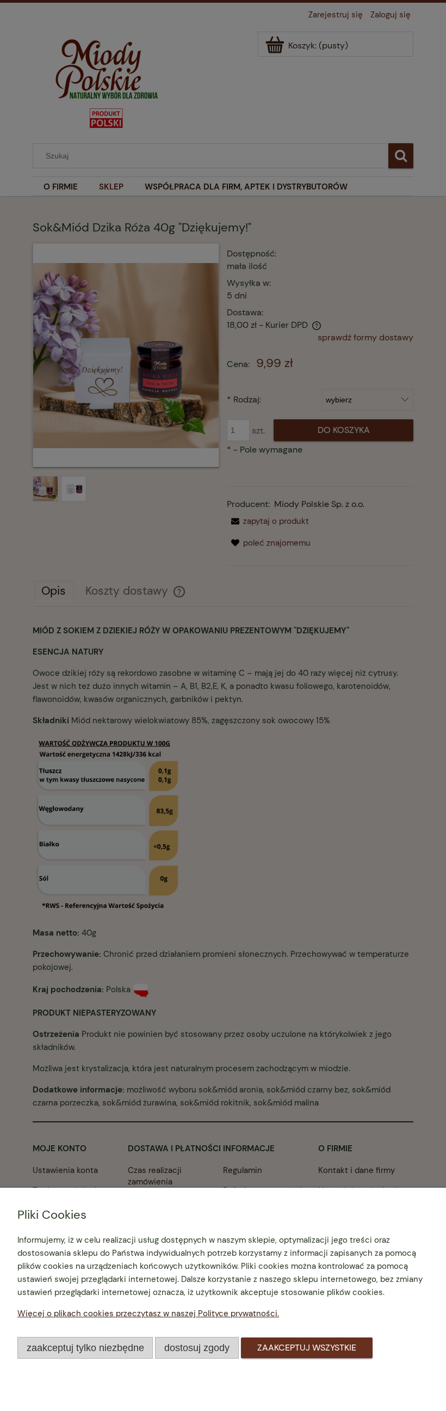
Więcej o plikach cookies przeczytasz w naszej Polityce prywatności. (148, 1313)
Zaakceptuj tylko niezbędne (85, 1347)
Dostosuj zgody (197, 1347)
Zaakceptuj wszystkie (306, 1347)
